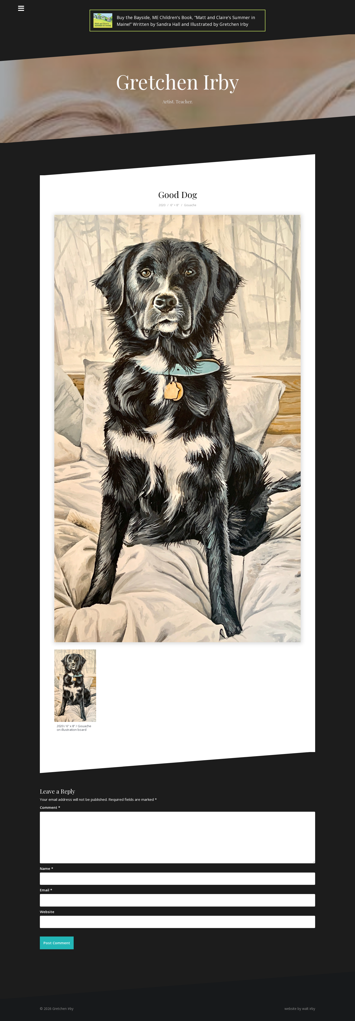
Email (46, 889)
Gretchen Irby (177, 81)
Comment (50, 807)
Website (47, 911)
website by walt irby (299, 1008)
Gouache (190, 205)
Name (46, 868)
